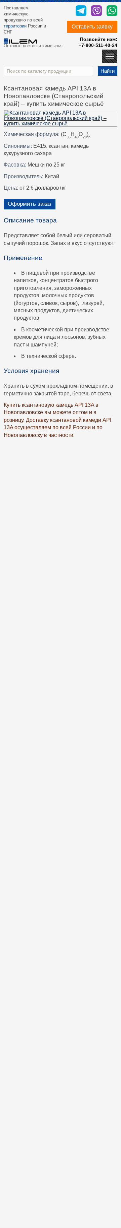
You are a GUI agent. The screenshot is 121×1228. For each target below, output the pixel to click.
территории (15, 25)
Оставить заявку (92, 26)
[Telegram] (81, 11)
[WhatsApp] (112, 11)
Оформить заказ (29, 204)
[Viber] (96, 11)
